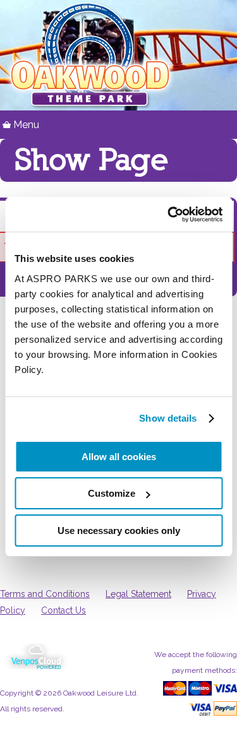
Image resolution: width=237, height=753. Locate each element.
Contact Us (63, 610)
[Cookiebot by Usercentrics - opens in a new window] (168, 214)
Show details (168, 418)
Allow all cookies (119, 456)
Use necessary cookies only (119, 530)
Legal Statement (138, 594)
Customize (111, 493)
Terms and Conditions (45, 594)
